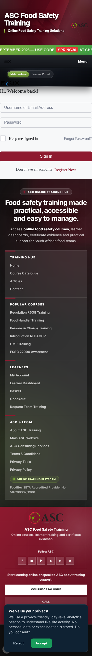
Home (14, 265)
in (31, 560)
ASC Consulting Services (29, 446)
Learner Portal (41, 74)
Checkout (18, 399)
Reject (18, 643)
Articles (16, 281)
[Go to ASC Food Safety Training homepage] (79, 25)
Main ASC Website (24, 438)
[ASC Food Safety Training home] (46, 518)
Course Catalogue (24, 273)
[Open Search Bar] (15, 83)
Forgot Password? (78, 138)
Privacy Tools (20, 462)
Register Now (65, 170)
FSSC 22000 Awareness (29, 352)
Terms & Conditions (25, 454)
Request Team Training (28, 407)
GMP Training (20, 344)
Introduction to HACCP (28, 336)
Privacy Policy (21, 469)
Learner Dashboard (25, 383)
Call (46, 601)
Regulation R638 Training (30, 312)
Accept (41, 643)
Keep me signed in (23, 138)
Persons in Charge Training (31, 328)
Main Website (18, 74)
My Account (19, 375)
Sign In (46, 156)
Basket (15, 391)
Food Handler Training (27, 320)
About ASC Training (25, 430)
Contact (16, 289)
